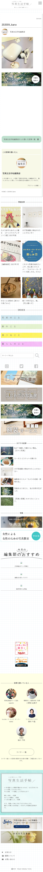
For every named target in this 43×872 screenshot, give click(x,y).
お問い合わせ (9, 859)
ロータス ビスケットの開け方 (25, 458)
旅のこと (10, 327)
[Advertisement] (21, 111)
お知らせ (7, 852)
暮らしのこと (14, 344)
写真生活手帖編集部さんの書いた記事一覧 (20, 139)
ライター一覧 (21, 752)
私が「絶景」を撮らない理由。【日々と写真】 (26, 449)
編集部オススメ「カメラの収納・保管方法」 (27, 480)
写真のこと (12, 318)
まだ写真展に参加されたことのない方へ (27, 470)
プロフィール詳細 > (34, 185)
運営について (9, 856)
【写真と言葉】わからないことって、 (26, 499)
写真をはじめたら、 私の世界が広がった (28, 489)
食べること (12, 335)
